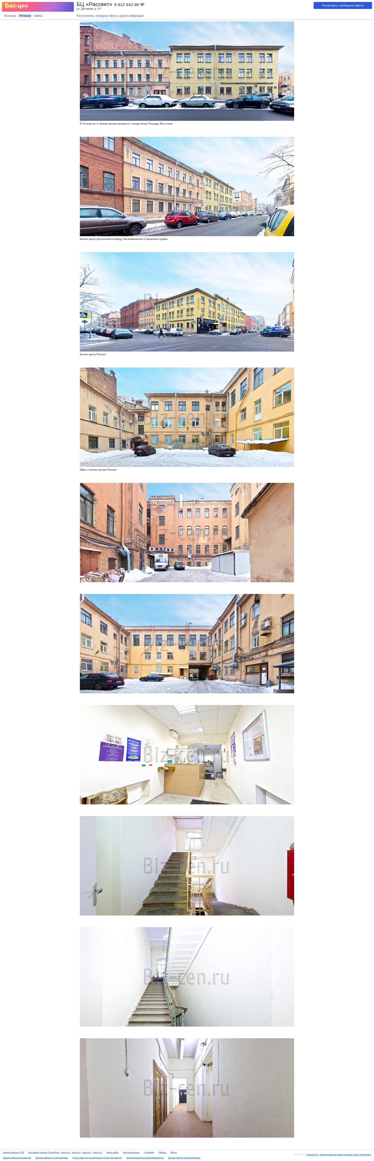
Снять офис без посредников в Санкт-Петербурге (97, 1158)
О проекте (149, 1152)
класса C (86, 1152)
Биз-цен (16, 5)
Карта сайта (112, 1152)
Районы (162, 1152)
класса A (65, 1152)
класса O (97, 1152)
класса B (76, 1152)
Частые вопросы (131, 1152)
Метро (174, 1152)
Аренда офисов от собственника (52, 1158)
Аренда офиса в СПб (13, 1152)
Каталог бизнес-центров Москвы (184, 1158)
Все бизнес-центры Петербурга (43, 1152)
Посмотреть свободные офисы (343, 5)
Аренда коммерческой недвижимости (145, 1158)
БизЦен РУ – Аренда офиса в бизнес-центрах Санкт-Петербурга (339, 1154)
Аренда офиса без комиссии (17, 1158)
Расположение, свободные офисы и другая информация (110, 15)
